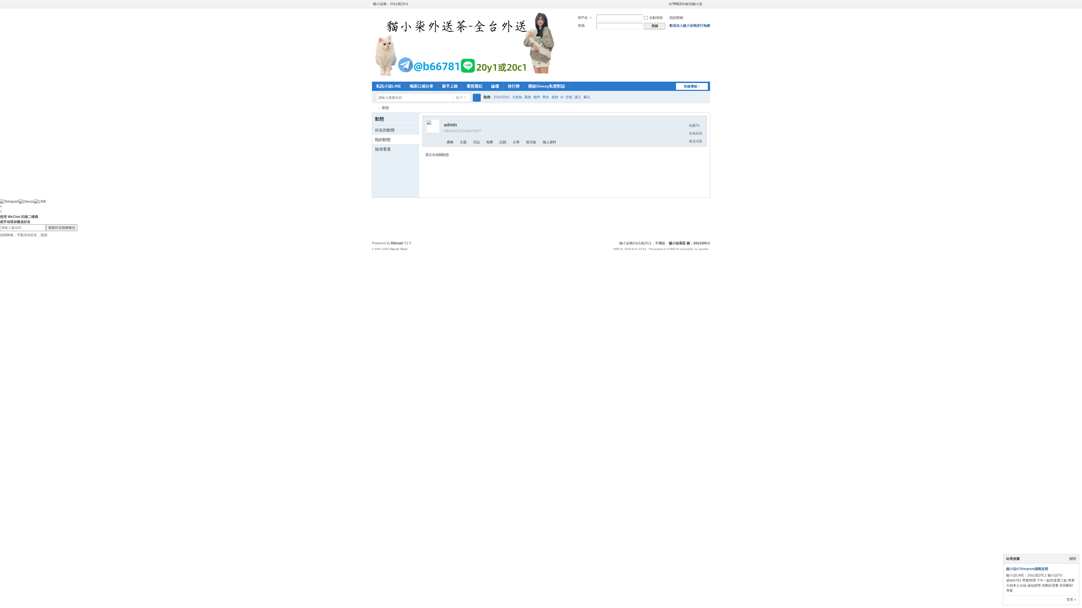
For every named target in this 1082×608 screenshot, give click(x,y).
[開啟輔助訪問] (666, 3)
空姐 (569, 97)
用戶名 (583, 18)
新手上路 (450, 86)
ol (561, 97)
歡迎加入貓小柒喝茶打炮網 (689, 26)
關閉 (1072, 559)
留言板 (531, 142)
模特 (536, 97)
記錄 (503, 142)
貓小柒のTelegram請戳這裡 (1027, 569)
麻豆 (587, 97)
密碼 (581, 26)
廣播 (450, 142)
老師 (554, 97)
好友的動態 (385, 130)
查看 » (1071, 600)
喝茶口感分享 (421, 86)
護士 (578, 97)
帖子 (459, 98)
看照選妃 (474, 86)
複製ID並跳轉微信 (61, 228)
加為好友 (695, 133)
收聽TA (694, 126)
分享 (516, 142)
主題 (463, 142)
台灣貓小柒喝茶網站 (374, 108)
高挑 (527, 97)
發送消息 (695, 141)
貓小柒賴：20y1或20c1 (391, 4)
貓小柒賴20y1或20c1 (635, 243)
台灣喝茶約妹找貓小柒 (685, 4)
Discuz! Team (398, 249)
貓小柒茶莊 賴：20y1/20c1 (689, 243)
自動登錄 (656, 18)
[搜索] (477, 98)
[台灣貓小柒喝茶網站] (468, 44)
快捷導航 (690, 86)
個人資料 (549, 142)
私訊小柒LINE (388, 86)
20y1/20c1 (502, 97)
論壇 (495, 86)
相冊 (489, 142)
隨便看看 (383, 149)
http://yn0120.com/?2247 (463, 131)
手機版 (660, 243)
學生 (545, 97)
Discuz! (397, 243)
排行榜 (514, 86)
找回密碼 (676, 18)
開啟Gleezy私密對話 (546, 86)
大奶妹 (517, 97)
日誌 (476, 142)
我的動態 (383, 139)
